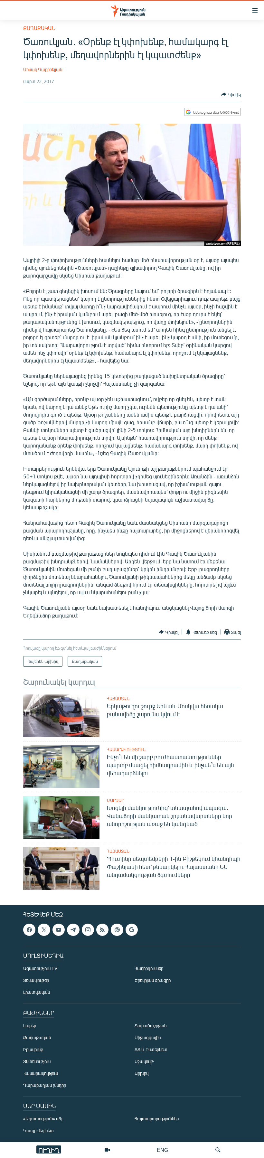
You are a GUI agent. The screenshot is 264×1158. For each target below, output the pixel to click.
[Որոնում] (218, 1150)
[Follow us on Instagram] (88, 930)
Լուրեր (29, 1025)
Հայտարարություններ (157, 1118)
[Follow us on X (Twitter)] (44, 930)
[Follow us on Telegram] (73, 930)
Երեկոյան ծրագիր (153, 980)
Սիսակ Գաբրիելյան (42, 69)
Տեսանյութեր (36, 980)
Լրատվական (36, 992)
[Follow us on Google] (132, 930)
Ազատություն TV (40, 968)
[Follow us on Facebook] (29, 930)
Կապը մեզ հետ (38, 1130)
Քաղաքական (39, 28)
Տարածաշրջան (150, 1025)
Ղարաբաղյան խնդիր (44, 1085)
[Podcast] (117, 930)
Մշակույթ (144, 1061)
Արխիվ (141, 1073)
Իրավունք (33, 1049)
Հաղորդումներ (149, 968)
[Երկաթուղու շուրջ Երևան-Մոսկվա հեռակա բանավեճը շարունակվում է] (61, 715)
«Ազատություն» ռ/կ (42, 1118)
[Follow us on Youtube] (58, 930)
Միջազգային (148, 1037)
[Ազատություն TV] (107, 1150)
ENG (162, 1150)
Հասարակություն (126, 749)
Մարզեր (115, 800)
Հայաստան (118, 698)
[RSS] (102, 930)
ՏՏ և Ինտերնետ (151, 1049)
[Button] (231, 94)
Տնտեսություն (37, 1061)
